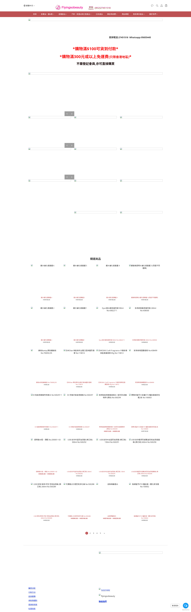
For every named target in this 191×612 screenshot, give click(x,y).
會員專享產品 (138, 14)
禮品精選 (125, 14)
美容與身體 (111, 14)
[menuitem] (86, 533)
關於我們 (152, 14)
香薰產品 (62, 14)
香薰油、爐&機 (47, 14)
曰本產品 (99, 14)
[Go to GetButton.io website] (185, 609)
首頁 (35, 14)
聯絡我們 (103, 601)
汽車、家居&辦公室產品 (81, 14)
